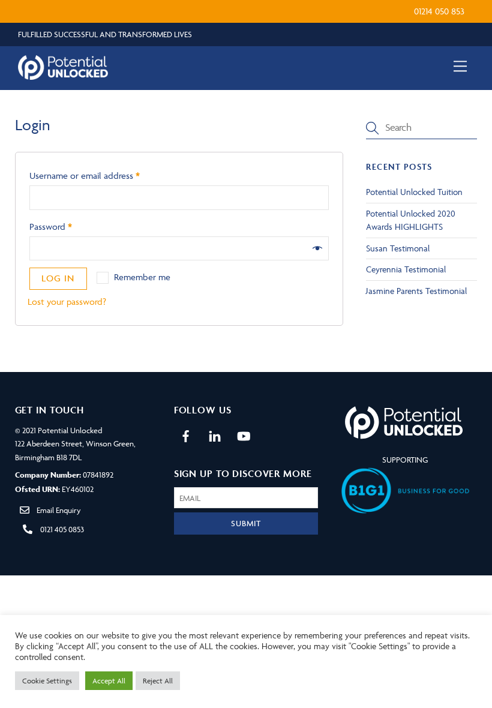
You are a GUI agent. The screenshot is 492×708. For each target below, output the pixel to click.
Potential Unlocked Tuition (414, 192)
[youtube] (244, 434)
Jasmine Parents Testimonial (416, 291)
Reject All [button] (158, 680)
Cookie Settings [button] (47, 680)
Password (50, 226)
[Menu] (460, 66)
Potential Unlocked (70, 430)
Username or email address (84, 175)
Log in (58, 278)
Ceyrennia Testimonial (406, 269)
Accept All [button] (108, 680)
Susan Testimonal (398, 248)
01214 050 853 (439, 11)
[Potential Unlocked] (63, 75)
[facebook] (186, 434)
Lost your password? (67, 301)
